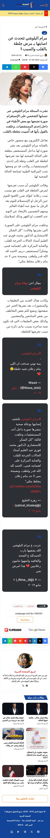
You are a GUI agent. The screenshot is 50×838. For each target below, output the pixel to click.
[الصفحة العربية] (25, 5)
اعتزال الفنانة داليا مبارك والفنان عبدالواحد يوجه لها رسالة (38, 782)
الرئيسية (42, 27)
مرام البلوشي (18, 606)
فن (36, 27)
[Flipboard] (13, 630)
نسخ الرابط (25, 619)
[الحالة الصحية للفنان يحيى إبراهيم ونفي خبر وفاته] (13, 734)
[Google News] (37, 630)
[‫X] (23, 685)
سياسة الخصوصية (13, 820)
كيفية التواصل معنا (29, 820)
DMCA (20, 825)
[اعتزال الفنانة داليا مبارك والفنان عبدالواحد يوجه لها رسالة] (37, 771)
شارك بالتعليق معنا (25, 798)
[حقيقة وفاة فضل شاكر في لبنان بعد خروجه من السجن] (13, 709)
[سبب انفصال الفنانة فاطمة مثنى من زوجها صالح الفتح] (13, 771)
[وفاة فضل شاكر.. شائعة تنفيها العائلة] (37, 709)
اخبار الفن (31, 606)
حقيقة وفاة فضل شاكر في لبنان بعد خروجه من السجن (13, 718)
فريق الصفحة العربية (36, 55)
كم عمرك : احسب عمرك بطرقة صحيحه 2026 (25, 13)
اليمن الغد (28, 825)
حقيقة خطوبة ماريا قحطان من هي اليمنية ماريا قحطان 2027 (37, 755)
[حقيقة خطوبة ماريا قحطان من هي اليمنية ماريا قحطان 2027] (37, 738)
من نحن (40, 820)
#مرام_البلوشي (31, 353)
